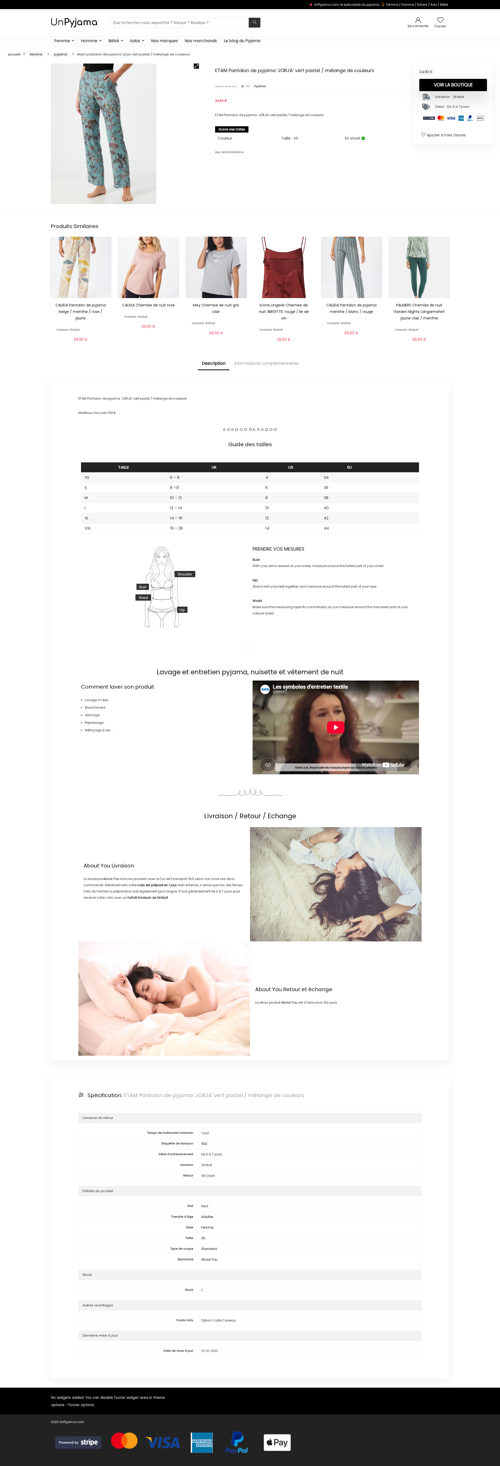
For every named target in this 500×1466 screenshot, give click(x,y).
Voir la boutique (453, 85)
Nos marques (164, 41)
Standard (209, 1249)
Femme (392, 4)
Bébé (444, 4)
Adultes (207, 1217)
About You (97, 865)
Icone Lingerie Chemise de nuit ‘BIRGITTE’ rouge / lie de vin (284, 312)
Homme (407, 4)
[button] (196, 66)
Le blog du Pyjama (242, 41)
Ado (433, 4)
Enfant (422, 4)
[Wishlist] (440, 20)
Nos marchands (201, 41)
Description (214, 363)
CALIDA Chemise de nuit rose (148, 305)
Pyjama (60, 54)
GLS (204, 1143)
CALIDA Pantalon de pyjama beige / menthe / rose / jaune (80, 312)
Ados (135, 41)
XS (203, 1238)
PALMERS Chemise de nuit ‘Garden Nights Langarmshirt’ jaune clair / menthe (419, 312)
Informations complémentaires (266, 363)
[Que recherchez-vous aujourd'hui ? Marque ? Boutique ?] (254, 23)
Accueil (14, 54)
